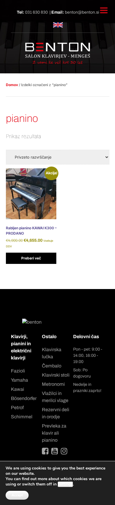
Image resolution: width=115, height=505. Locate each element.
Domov (12, 85)
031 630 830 (36, 12)
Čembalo (51, 365)
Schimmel (21, 416)
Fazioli (18, 370)
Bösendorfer (24, 398)
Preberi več (31, 258)
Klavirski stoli (56, 374)
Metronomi (53, 384)
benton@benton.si (82, 12)
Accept (17, 495)
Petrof (17, 407)
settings (65, 484)
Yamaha (19, 380)
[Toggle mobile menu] (103, 10)
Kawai (17, 389)
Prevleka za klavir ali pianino (54, 433)
